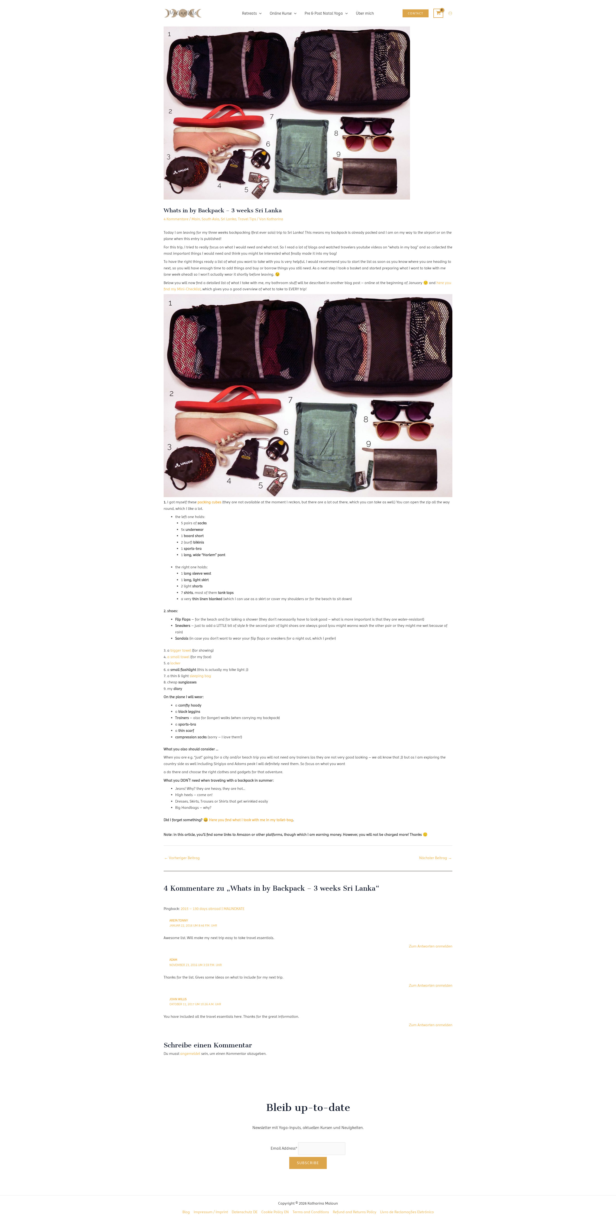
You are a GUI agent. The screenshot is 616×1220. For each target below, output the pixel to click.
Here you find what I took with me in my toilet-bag (251, 820)
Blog (186, 1212)
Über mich (365, 13)
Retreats (249, 13)
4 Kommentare (176, 219)
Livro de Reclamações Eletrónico (407, 1212)
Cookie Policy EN (275, 1212)
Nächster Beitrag (435, 858)
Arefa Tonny (178, 920)
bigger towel (181, 650)
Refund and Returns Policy (354, 1212)
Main (196, 219)
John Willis (178, 999)
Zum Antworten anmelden (430, 946)
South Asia (210, 219)
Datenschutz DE (244, 1212)
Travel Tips (247, 219)
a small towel (178, 657)
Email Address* (284, 1148)
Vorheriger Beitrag (182, 858)
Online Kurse (281, 13)
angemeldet (190, 1053)
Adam (173, 959)
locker (174, 663)
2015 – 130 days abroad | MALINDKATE (212, 908)
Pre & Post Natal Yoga (324, 13)
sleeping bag (200, 676)
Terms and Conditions (311, 1212)
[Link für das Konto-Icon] (450, 13)
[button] (259, 13)
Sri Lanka (228, 219)
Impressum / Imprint (211, 1212)
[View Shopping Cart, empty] (438, 13)
